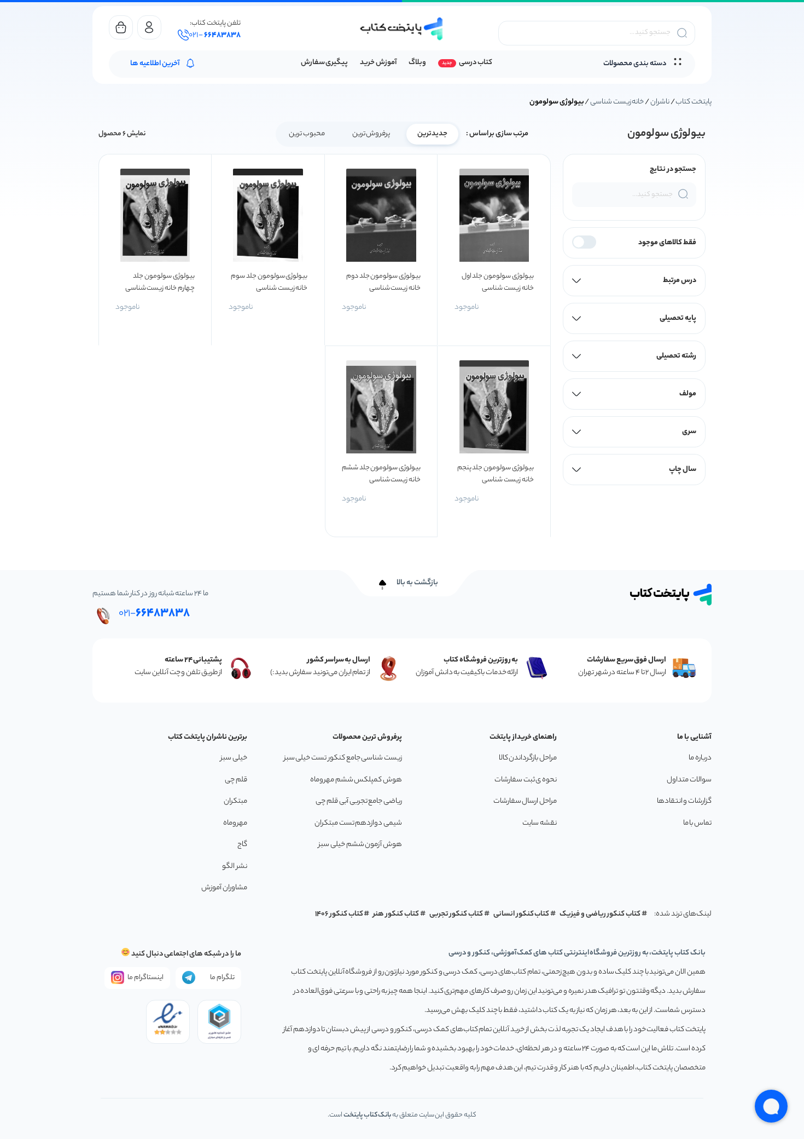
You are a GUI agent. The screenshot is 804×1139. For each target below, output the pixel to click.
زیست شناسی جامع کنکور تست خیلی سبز (343, 758)
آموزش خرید (378, 62)
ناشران (659, 102)
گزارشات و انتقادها (684, 801)
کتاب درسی (475, 62)
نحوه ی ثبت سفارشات (525, 780)
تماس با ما (697, 823)
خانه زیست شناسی (617, 102)
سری (689, 431)
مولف (687, 394)
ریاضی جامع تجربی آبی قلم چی (359, 801)
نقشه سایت (539, 823)
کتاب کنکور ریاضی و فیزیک (600, 914)
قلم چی (236, 780)
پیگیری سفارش (324, 62)
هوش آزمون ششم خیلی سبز (360, 844)
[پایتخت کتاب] (402, 28)
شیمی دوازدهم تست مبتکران (358, 823)
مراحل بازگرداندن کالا (528, 758)
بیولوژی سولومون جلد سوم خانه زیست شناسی (269, 282)
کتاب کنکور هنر (396, 914)
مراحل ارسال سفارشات (525, 801)
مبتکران (235, 801)
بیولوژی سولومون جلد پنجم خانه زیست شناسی (495, 474)
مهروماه (235, 823)
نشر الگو (234, 866)
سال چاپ (682, 469)
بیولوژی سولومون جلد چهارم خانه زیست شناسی (160, 282)
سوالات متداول (689, 780)
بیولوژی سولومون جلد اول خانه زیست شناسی (498, 282)
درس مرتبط (679, 280)
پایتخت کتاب (693, 102)
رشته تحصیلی (676, 356)
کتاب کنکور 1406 (339, 914)
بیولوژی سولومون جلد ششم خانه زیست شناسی (381, 474)
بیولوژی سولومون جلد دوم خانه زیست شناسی (383, 282)
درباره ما (700, 758)
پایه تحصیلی (678, 318)
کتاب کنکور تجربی (456, 914)
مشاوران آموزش (224, 888)
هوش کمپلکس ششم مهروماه (356, 780)
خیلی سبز (233, 758)
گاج (242, 844)
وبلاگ (417, 62)
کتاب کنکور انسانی (521, 914)
